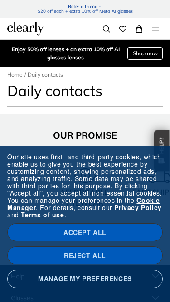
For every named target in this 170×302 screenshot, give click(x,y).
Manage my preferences (85, 278)
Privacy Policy (137, 207)
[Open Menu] (155, 29)
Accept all (85, 232)
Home (15, 74)
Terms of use (42, 214)
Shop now (145, 53)
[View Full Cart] (139, 29)
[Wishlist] (123, 29)
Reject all (85, 255)
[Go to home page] (25, 28)
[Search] (106, 29)
